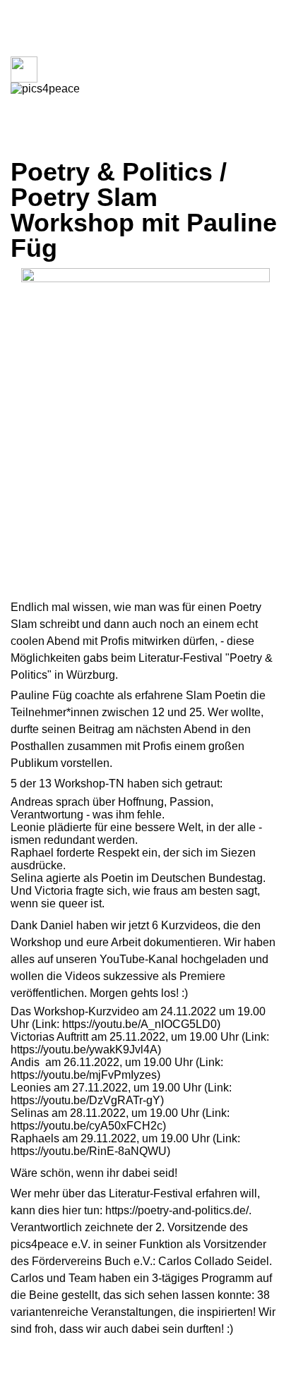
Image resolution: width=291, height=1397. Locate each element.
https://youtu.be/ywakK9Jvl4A (84, 1050)
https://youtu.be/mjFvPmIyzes (84, 1075)
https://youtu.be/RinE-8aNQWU (89, 1151)
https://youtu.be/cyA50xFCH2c (86, 1126)
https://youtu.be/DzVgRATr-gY (85, 1100)
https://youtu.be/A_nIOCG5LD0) (139, 1024)
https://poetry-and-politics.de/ (177, 1210)
